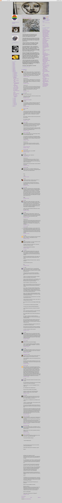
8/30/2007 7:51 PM (26, 352)
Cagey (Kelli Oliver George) (26, 99)
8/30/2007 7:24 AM (26, 130)
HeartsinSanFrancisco (45, 53)
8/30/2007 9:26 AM (26, 210)
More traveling (15, 94)
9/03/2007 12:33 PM (26, 423)
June (14, 99)
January (15, 104)
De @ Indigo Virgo (45, 41)
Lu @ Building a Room (45, 58)
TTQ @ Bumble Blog (45, 85)
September (15, 75)
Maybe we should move (16, 93)
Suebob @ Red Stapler (45, 80)
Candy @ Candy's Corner (46, 34)
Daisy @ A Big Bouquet (45, 40)
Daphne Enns (25, 108)
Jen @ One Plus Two (45, 57)
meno (24, 267)
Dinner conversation (15, 88)
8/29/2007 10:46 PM (26, 76)
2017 (13, 62)
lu (23, 240)
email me (44, 25)
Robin (43, 73)
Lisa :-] (24, 70)
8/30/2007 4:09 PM (26, 346)
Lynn (24, 348)
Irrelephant (44, 56)
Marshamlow (24, 149)
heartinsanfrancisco (25, 354)
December (15, 72)
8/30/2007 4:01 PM (26, 330)
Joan (24, 332)
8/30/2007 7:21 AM (26, 120)
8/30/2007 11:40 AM (26, 238)
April (14, 101)
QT (23, 178)
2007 (13, 71)
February (15, 103)
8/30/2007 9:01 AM (26, 185)
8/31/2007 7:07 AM (26, 393)
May (14, 100)
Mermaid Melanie (25, 425)
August (14, 76)
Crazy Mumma (44, 39)
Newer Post (23, 497)
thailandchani (25, 167)
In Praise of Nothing (15, 87)
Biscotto (24, 187)
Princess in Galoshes (26, 132)
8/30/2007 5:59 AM (26, 83)
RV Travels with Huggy (45, 74)
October (15, 74)
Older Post (39, 497)
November (15, 73)
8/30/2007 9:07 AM (26, 198)
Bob (23, 200)
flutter (24, 235)
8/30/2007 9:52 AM (26, 217)
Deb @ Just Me (44, 42)
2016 (13, 63)
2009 (13, 69)
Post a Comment (24, 496)
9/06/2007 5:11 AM (26, 494)
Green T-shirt (44, 52)
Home (31, 497)
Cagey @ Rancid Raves (45, 33)
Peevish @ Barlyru (45, 69)
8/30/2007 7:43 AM (26, 147)
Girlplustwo (24, 122)
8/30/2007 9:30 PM (26, 363)
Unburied (14, 92)
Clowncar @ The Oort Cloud (46, 38)
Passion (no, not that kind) (26, 18)
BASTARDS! (14, 77)
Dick (24, 212)
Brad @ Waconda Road (45, 32)
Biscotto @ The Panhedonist (46, 30)
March (14, 102)
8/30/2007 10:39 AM (26, 233)
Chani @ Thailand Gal (45, 35)
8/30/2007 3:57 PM (26, 265)
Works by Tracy (44, 86)
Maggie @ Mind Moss (45, 59)
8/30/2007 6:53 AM (26, 106)
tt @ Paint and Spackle (45, 84)
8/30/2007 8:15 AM (26, 156)
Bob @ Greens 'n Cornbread (46, 31)
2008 (13, 70)
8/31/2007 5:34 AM (26, 376)
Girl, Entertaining (15, 89)
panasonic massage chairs (26, 146)
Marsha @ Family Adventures (46, 60)
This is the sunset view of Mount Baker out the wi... (16, 83)
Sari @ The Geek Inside (46, 75)
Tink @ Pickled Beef (45, 83)
